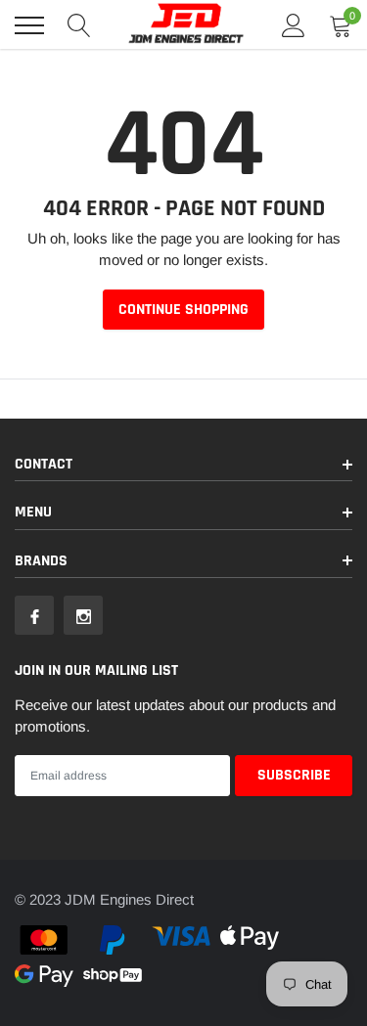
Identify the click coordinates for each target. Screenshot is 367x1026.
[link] (34, 615)
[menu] (29, 25)
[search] (79, 25)
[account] (293, 25)
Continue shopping (183, 309)
